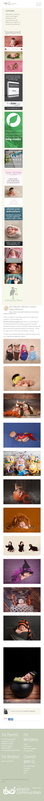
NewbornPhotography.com (13, 322)
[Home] (10, 3)
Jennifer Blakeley (29, 711)
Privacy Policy (28, 751)
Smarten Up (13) (11, 18)
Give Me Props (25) (12, 20)
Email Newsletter (29, 766)
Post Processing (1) (12, 16)
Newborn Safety (7, 744)
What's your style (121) (13, 22)
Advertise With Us (8, 761)
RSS (25, 773)
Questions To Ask (8, 741)
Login (25, 744)
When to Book (6, 748)
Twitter (26, 770)
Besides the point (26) (13, 24)
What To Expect (7, 746)
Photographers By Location (11, 750)
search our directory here (16, 336)
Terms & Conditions (30, 748)
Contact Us (27, 746)
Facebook (27, 768)
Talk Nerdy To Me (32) (13, 14)
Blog (10, 312)
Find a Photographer (9, 739)
